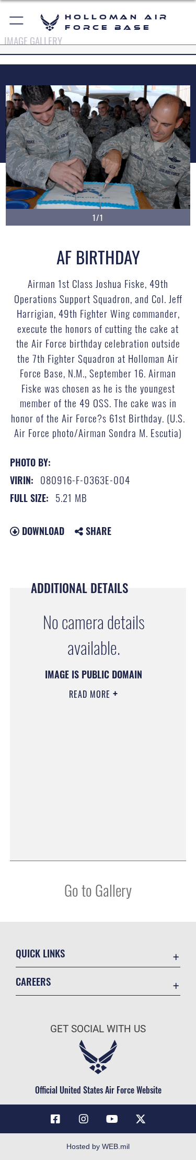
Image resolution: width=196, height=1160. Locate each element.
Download (41, 531)
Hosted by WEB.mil (98, 1146)
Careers (33, 981)
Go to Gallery (98, 889)
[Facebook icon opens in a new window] (55, 1119)
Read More (91, 694)
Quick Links (40, 953)
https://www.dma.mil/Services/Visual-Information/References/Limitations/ (90, 826)
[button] (17, 22)
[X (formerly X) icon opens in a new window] (140, 1119)
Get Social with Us (98, 1029)
